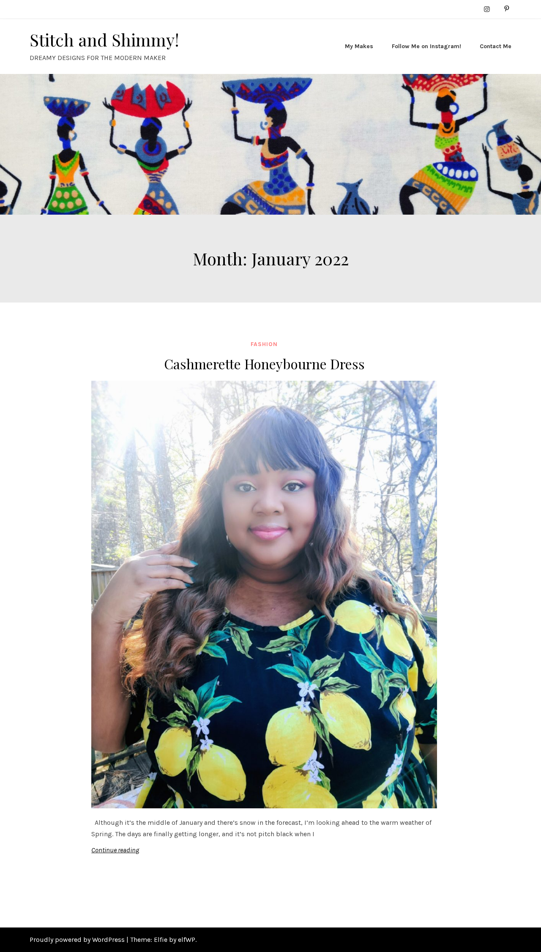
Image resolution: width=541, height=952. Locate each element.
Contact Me (495, 46)
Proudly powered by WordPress (78, 940)
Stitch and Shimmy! (104, 39)
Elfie (160, 940)
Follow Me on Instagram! (426, 46)
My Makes (359, 46)
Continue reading (115, 850)
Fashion (264, 344)
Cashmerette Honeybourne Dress (264, 364)
